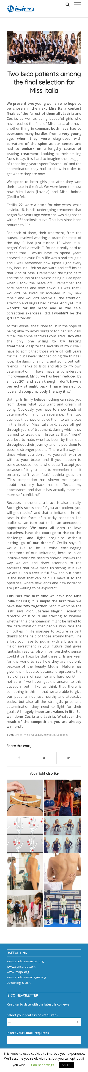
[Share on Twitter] (44, 758)
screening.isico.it (19, 982)
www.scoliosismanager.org (26, 977)
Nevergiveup (46, 735)
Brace (18, 735)
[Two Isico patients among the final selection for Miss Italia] (44, 47)
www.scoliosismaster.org (25, 961)
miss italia (30, 735)
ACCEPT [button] (67, 1065)
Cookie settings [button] (42, 1065)
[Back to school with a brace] (25, 908)
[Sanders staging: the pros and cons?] (25, 834)
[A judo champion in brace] (62, 908)
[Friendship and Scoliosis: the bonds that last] (62, 798)
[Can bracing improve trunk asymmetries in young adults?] (62, 871)
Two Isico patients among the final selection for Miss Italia (44, 82)
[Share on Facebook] (19, 758)
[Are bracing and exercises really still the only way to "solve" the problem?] (25, 871)
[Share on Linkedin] (69, 758)
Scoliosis (62, 735)
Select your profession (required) (32, 1015)
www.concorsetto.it (21, 966)
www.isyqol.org (18, 972)
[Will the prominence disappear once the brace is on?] (25, 798)
